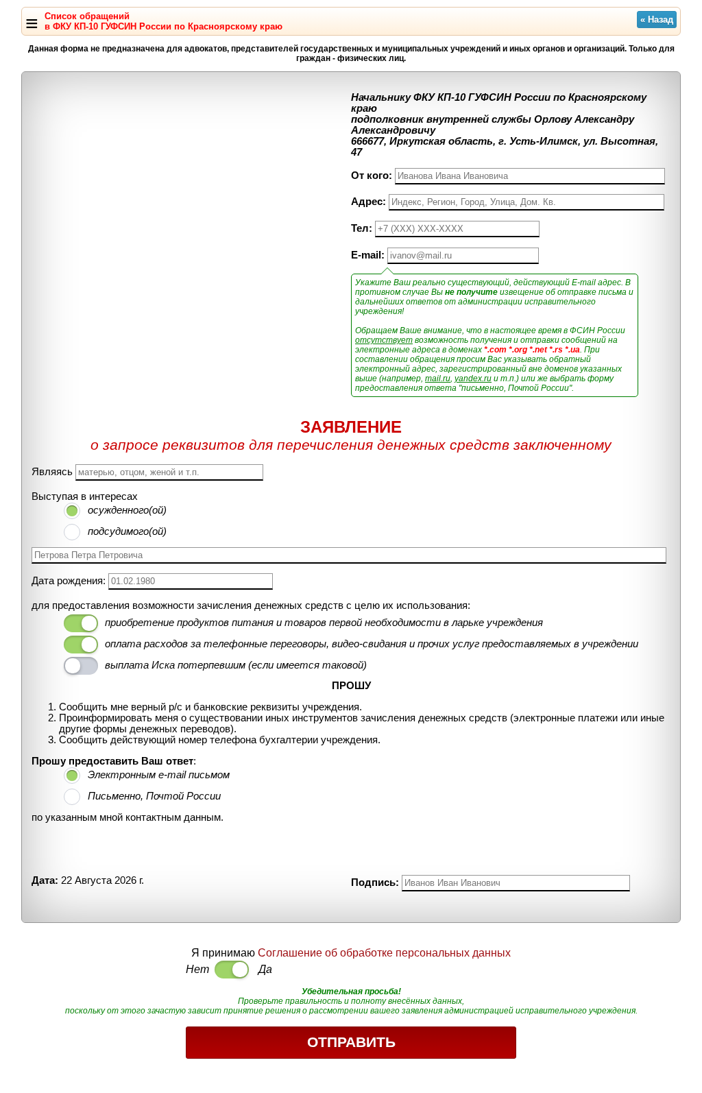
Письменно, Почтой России (154, 796)
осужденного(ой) (127, 510)
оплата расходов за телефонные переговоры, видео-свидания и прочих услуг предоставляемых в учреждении (371, 643)
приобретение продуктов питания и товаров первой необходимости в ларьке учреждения (324, 622)
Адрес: (368, 201)
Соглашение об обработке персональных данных (384, 953)
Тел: (361, 228)
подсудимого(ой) (127, 531)
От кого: (371, 175)
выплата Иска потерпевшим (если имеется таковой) (236, 665)
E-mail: (368, 255)
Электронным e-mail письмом (159, 774)
